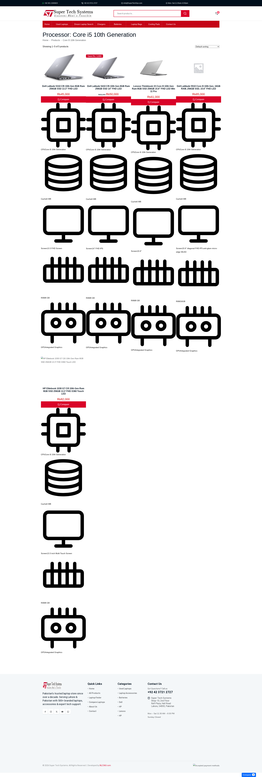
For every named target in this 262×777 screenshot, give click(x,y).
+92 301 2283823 (51, 3)
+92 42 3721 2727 (90, 3)
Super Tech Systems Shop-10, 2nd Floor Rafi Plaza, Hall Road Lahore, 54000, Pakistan (162, 702)
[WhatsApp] (68, 711)
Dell (120, 702)
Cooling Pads (154, 24)
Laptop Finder (95, 698)
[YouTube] (62, 711)
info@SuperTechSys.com (132, 3)
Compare (248, 775)
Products (55, 40)
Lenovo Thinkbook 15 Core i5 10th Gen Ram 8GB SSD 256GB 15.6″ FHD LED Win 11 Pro (153, 88)
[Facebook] (45, 711)
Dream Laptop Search (83, 24)
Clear (259, 775)
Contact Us (171, 24)
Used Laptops (62, 24)
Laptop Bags (136, 24)
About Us (93, 707)
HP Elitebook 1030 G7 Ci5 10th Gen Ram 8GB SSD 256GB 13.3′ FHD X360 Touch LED (63, 391)
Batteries (118, 24)
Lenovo (122, 711)
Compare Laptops (97, 702)
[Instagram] (50, 711)
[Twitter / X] (56, 711)
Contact (92, 711)
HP (120, 707)
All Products (94, 693)
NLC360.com (105, 765)
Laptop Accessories (128, 693)
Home (47, 24)
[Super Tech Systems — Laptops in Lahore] (52, 685)
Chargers (101, 24)
